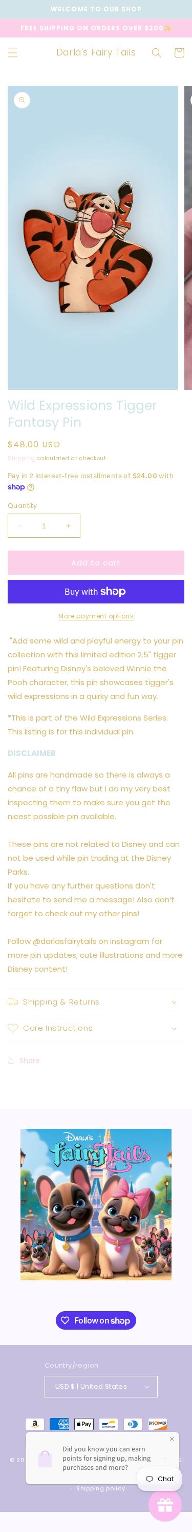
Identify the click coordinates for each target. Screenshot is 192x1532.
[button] (13, 53)
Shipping (21, 458)
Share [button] (29, 1060)
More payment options (96, 616)
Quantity (22, 505)
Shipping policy (100, 1488)
